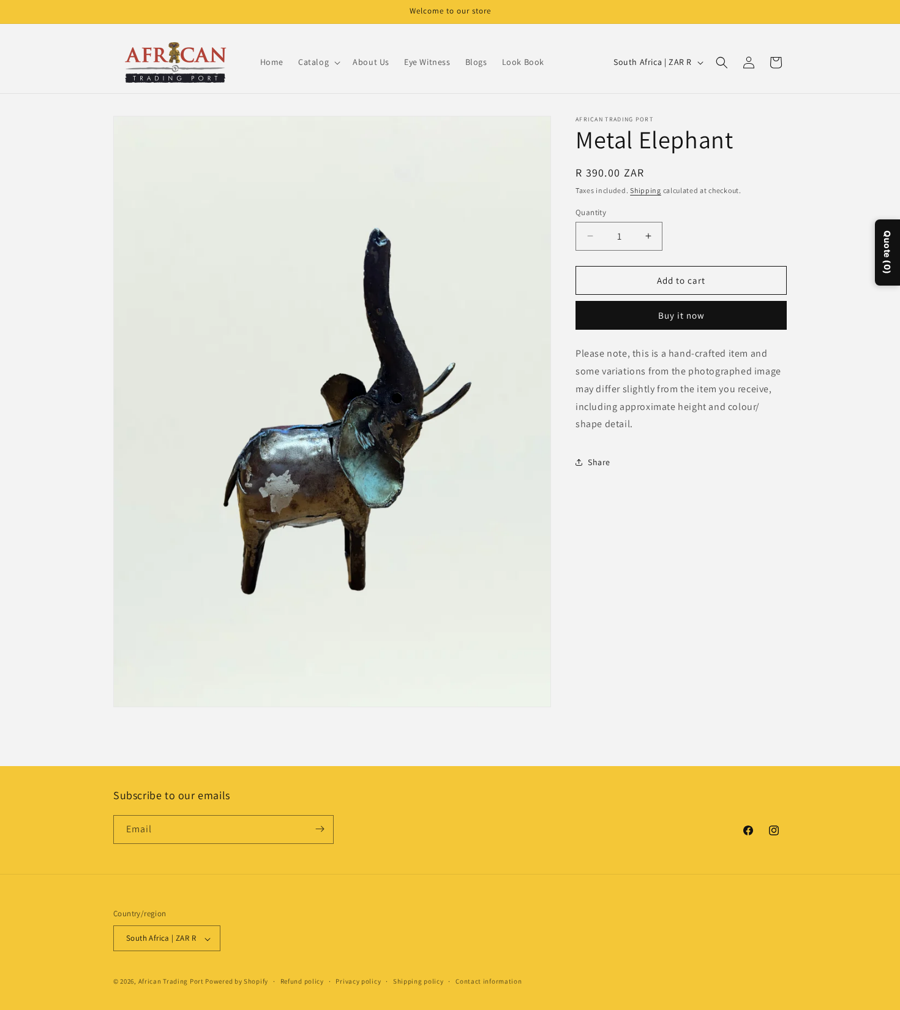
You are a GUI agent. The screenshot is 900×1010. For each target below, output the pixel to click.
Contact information (489, 981)
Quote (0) (887, 252)
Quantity (591, 212)
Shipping (645, 190)
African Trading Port (171, 982)
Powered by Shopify (236, 982)
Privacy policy (358, 981)
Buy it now (681, 315)
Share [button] (599, 461)
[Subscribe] (319, 828)
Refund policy (302, 981)
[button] (318, 62)
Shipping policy (418, 981)
